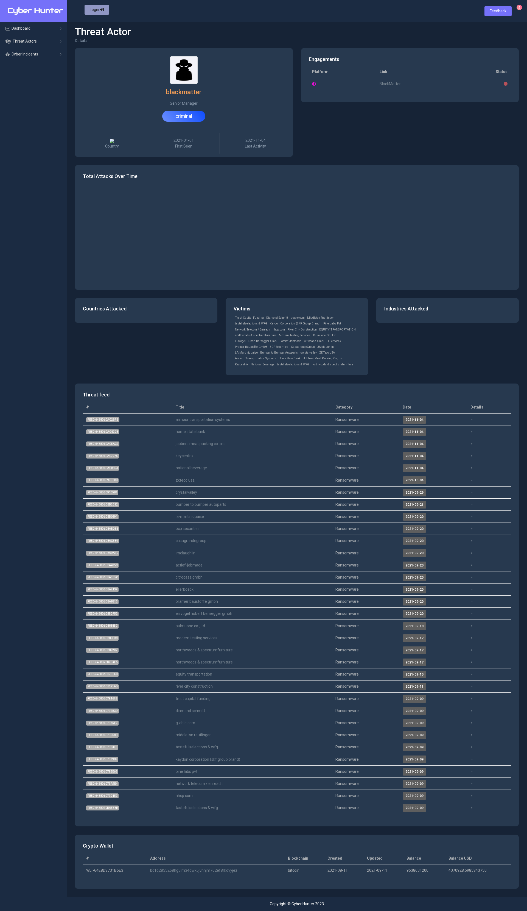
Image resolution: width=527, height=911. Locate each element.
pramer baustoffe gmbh (197, 601)
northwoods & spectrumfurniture (204, 650)
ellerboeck (185, 589)
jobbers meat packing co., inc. (201, 443)
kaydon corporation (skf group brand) (208, 759)
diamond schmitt (190, 711)
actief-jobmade (189, 565)
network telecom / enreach (199, 783)
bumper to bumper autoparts (201, 504)
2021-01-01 (183, 143)
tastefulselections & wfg (197, 747)
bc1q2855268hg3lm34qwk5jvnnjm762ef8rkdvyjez (193, 870)
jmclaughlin (185, 553)
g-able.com (185, 723)
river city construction (194, 686)
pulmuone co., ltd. (191, 626)
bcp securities (188, 528)
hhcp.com (184, 795)
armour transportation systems (203, 419)
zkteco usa (185, 480)
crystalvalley (186, 492)
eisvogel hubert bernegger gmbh (204, 613)
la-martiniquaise (190, 516)
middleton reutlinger (193, 735)
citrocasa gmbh (189, 577)
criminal (183, 116)
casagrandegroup (191, 540)
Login (95, 9)
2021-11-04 (255, 143)
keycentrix (185, 456)
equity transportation (194, 674)
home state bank (190, 431)
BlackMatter (390, 84)
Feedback (498, 11)
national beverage (191, 468)
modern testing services (196, 638)
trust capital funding (193, 698)
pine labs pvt (186, 771)
